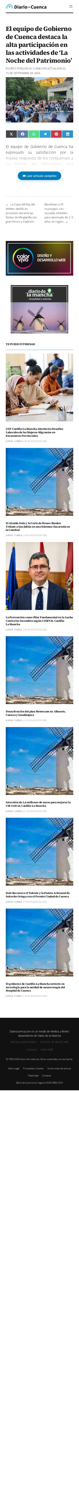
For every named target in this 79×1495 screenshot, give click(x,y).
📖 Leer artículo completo (39, 176)
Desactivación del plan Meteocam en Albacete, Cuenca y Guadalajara (36, 713)
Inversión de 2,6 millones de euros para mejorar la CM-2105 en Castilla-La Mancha (38, 804)
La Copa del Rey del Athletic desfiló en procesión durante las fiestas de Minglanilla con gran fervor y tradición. (21, 212)
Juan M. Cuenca (32, 68)
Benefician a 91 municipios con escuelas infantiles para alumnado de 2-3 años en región (58, 212)
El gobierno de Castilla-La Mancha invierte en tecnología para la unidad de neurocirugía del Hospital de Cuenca (35, 987)
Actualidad (55, 68)
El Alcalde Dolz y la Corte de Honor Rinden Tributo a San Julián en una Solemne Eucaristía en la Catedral (38, 527)
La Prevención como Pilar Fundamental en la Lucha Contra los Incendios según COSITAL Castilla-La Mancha (39, 621)
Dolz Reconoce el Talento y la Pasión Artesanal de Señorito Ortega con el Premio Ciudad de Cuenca (38, 894)
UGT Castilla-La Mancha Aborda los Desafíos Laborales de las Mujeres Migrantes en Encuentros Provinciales (34, 432)
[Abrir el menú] (71, 6)
